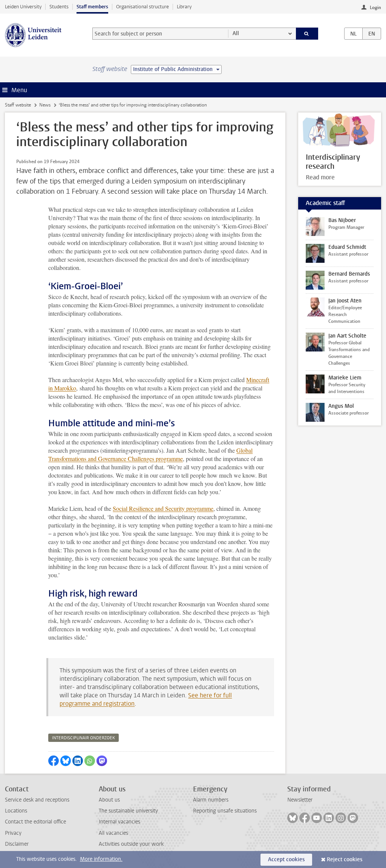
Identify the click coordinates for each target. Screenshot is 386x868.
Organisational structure (142, 6)
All (236, 33)
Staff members (92, 6)
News (45, 105)
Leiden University (23, 6)
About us (109, 799)
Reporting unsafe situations (225, 810)
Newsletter (299, 799)
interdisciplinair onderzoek (83, 738)
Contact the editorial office (35, 821)
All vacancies (113, 833)
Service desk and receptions (37, 799)
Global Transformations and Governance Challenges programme (150, 454)
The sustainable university (128, 810)
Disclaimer (17, 844)
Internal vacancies (119, 821)
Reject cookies (344, 859)
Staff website (18, 105)
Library (184, 6)
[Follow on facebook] (304, 817)
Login (375, 8)
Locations (16, 810)
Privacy (13, 833)
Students (59, 6)
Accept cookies (286, 859)
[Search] (307, 34)
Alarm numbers (210, 799)
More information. (101, 859)
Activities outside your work (131, 844)
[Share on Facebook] (53, 760)
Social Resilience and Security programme (163, 508)
